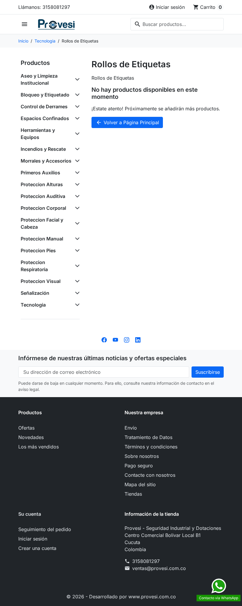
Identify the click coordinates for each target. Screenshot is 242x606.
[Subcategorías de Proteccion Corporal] (76, 208)
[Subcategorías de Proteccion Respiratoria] (76, 266)
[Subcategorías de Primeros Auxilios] (76, 172)
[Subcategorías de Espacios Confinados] (76, 118)
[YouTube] (115, 339)
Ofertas (26, 428)
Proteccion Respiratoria (34, 265)
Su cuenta (29, 514)
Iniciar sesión (32, 539)
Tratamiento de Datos (148, 437)
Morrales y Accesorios (46, 161)
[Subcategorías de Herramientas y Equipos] (76, 133)
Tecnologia (33, 305)
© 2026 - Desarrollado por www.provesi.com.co (121, 597)
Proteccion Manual (42, 239)
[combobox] (177, 24)
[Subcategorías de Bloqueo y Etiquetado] (76, 94)
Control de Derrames (44, 106)
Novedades (31, 437)
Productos (35, 62)
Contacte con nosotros (150, 475)
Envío (131, 428)
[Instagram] (127, 339)
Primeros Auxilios (40, 173)
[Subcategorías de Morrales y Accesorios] (76, 161)
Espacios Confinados (45, 118)
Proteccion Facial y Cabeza (42, 223)
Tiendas (133, 494)
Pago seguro (139, 466)
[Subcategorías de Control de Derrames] (76, 106)
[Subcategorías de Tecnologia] (76, 304)
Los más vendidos (38, 447)
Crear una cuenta (37, 548)
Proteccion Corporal (43, 208)
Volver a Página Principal (127, 122)
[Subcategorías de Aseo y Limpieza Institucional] (76, 79)
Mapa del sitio (140, 484)
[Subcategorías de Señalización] (76, 293)
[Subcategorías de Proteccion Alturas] (76, 184)
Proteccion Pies (38, 250)
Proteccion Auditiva (43, 196)
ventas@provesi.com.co (159, 568)
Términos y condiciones (151, 447)
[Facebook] (104, 339)
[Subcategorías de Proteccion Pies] (76, 250)
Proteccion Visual (40, 281)
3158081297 (146, 561)
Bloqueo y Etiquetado (45, 95)
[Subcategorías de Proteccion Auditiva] (76, 196)
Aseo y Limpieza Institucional (39, 79)
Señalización (35, 293)
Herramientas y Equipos (38, 133)
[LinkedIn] (138, 339)
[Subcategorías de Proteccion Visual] (76, 281)
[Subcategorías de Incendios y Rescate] (76, 149)
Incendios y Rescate (43, 149)
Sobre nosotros (142, 456)
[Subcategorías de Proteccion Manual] (76, 238)
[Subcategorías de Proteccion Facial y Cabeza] (76, 223)
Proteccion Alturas (42, 184)
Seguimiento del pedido (44, 529)
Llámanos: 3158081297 (44, 7)
